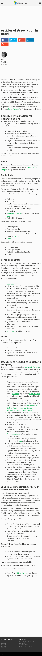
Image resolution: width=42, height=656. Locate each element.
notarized (15, 394)
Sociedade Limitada (32, 367)
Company (10, 284)
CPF (8, 216)
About (2, 641)
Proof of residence (14, 434)
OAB (20, 441)
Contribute (3, 646)
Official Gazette (22, 573)
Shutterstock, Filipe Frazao (21, 25)
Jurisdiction (11, 331)
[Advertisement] (26, 63)
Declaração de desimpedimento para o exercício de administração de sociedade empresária (22, 407)
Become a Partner (4, 644)
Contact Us (3, 647)
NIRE (17, 236)
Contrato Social (34, 394)
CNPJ (9, 238)
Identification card (14, 213)
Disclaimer (3, 643)
